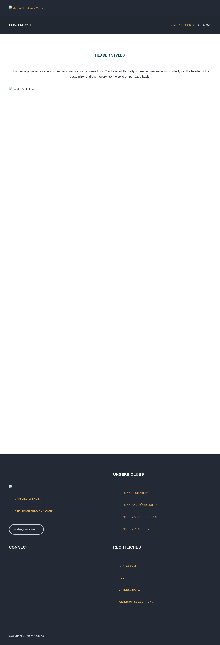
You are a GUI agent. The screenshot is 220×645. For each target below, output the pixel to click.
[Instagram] (25, 567)
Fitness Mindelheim (134, 528)
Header (186, 25)
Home (173, 25)
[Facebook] (13, 567)
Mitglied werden (27, 498)
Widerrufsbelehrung (136, 601)
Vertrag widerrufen (26, 529)
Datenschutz (129, 589)
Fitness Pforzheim (133, 492)
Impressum (127, 565)
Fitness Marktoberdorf (138, 516)
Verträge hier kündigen (34, 510)
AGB (122, 577)
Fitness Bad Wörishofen (138, 504)
